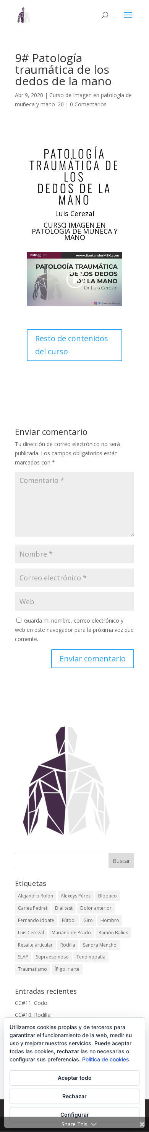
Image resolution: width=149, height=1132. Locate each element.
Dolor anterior (96, 908)
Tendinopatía (90, 957)
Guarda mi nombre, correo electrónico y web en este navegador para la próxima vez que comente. (74, 630)
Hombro (109, 920)
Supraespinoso (52, 957)
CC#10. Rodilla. (33, 1014)
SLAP (23, 957)
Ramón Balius (113, 932)
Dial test (64, 908)
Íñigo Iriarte (67, 969)
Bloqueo (107, 895)
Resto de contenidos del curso (71, 345)
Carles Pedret (32, 908)
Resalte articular (35, 945)
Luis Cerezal (31, 932)
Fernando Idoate (36, 920)
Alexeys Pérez (76, 895)
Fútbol (69, 920)
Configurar (74, 1114)
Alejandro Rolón (35, 895)
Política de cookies (105, 1059)
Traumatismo (32, 969)
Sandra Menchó (100, 945)
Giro (88, 920)
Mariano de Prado (71, 932)
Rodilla (67, 945)
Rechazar (74, 1096)
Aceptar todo (75, 1077)
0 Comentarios (88, 104)
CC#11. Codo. (32, 1002)
